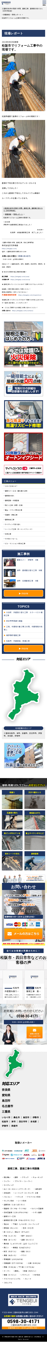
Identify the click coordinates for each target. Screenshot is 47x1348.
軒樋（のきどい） (30, 1271)
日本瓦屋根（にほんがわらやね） (16, 1212)
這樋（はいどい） (28, 1239)
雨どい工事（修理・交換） (14, 505)
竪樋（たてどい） (10, 1275)
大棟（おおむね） (35, 1263)
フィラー (7, 1181)
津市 (13, 1121)
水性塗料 (7, 1193)
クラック (25, 1177)
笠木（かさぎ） (29, 1228)
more (24, 593)
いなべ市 (6, 1117)
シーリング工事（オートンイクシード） (19, 529)
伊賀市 (5, 1125)
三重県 (6, 1111)
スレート (28, 1279)
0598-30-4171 (24, 256)
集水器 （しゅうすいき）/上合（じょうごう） (21, 1243)
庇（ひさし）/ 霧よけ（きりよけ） (17, 1232)
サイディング (9, 1185)
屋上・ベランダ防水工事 (13, 510)
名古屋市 (7, 1106)
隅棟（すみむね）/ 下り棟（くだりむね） (19, 1267)
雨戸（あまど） (27, 1236)
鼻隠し (17, 1271)
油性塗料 (38, 1189)
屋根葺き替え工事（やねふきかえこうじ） (20, 1220)
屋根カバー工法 (10, 1216)
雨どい (6, 1247)
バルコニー (8, 1197)
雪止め (6, 1224)
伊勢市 (36, 1117)
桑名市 (17, 1117)
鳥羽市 (6, 1100)
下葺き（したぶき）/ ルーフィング (26, 1224)
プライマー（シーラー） (24, 1181)
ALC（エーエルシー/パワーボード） (17, 1189)
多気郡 (33, 1121)
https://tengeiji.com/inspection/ (29, 295)
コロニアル (8, 1282)
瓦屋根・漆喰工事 (11, 515)
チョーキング (38, 1177)
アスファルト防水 (33, 1197)
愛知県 (6, 1095)
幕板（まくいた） (10, 1239)
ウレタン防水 (9, 1200)
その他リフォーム (11, 539)
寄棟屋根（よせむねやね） (14, 1259)
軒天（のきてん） (10, 1251)
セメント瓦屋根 (37, 1208)
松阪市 (5, 1121)
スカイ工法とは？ (11, 486)
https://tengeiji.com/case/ (20, 276)
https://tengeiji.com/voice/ (20, 279)
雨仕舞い (7, 1177)
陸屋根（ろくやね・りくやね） (15, 1208)
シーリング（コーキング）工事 (26, 1193)
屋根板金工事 (9, 519)
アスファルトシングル (12, 1279)
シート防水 (22, 1200)
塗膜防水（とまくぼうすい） (15, 1204)
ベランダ (19, 1197)
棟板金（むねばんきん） (22, 1247)
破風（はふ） (26, 1251)
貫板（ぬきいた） (10, 1255)
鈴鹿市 (14, 1125)
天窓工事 (8, 534)
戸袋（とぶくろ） (10, 1236)
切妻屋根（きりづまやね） (14, 1263)
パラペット (25, 1275)
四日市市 (23, 1121)
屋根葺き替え (9, 496)
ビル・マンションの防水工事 (15, 543)
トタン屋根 (37, 1212)
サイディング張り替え (13, 524)
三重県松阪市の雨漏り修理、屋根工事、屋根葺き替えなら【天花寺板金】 (23, 1336)
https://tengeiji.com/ (9, 248)
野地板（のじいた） (11, 1228)
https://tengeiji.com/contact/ (22, 310)
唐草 (16, 1177)
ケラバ (23, 1255)
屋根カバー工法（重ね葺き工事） (17, 491)
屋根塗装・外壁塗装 (12, 500)
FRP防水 (37, 1275)
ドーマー (7, 1271)
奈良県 (6, 1089)
